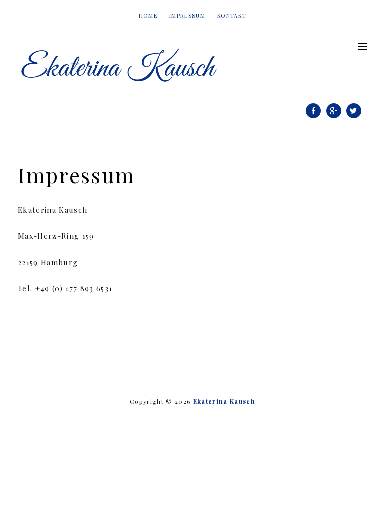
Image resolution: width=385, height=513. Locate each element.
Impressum (187, 15)
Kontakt (231, 15)
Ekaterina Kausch (224, 401)
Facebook (313, 117)
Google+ (333, 117)
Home (148, 15)
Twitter (353, 117)
